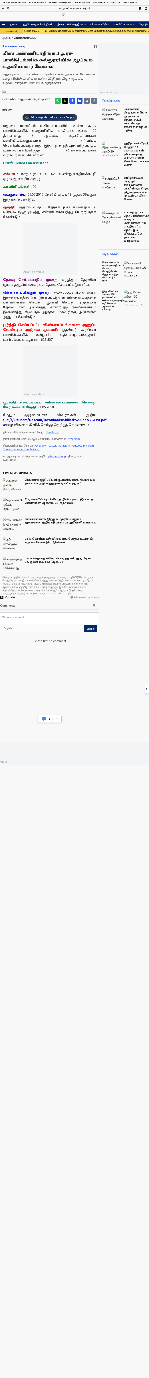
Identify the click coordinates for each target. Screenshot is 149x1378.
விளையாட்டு (98, 24)
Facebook (40, 445)
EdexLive (115, 2)
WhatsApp (74, 439)
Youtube (76, 445)
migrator (7, 109)
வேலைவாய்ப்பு (13, 46)
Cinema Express (82, 2)
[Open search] (8, 8)
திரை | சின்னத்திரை (70, 24)
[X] (65, 101)
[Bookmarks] (140, 8)
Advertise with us (34, 271)
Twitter (51, 445)
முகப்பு (14, 24)
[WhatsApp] (58, 101)
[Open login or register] (146, 8)
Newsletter (52, 432)
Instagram (64, 445)
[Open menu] (3, 8)
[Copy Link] (94, 101)
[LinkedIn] (79, 101)
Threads (8, 449)
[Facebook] (72, 101)
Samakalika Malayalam (59, 2)
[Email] (87, 101)
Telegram (88, 445)
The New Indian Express (13, 2)
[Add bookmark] (95, 46)
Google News (32, 449)
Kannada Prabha (37, 2)
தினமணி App (57, 456)
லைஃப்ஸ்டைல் (122, 24)
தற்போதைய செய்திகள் (38, 24)
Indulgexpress (100, 2)
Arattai (18, 449)
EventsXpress (130, 2)
